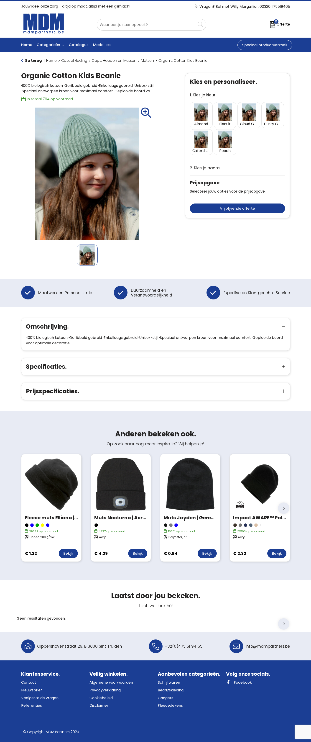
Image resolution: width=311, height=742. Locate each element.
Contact (28, 682)
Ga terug (33, 60)
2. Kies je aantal (205, 168)
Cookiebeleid (101, 698)
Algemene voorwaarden (111, 682)
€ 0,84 (171, 553)
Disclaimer (98, 705)
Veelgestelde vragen (40, 698)
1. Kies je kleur (202, 95)
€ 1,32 (31, 553)
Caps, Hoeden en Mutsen (114, 60)
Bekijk (68, 553)
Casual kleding (74, 60)
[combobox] (146, 24)
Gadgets (165, 698)
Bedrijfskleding (171, 690)
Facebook (242, 682)
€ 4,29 (101, 553)
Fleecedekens (170, 705)
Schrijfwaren (169, 682)
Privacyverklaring (105, 690)
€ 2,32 (239, 553)
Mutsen (147, 60)
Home (51, 60)
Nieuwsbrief (31, 690)
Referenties (31, 705)
